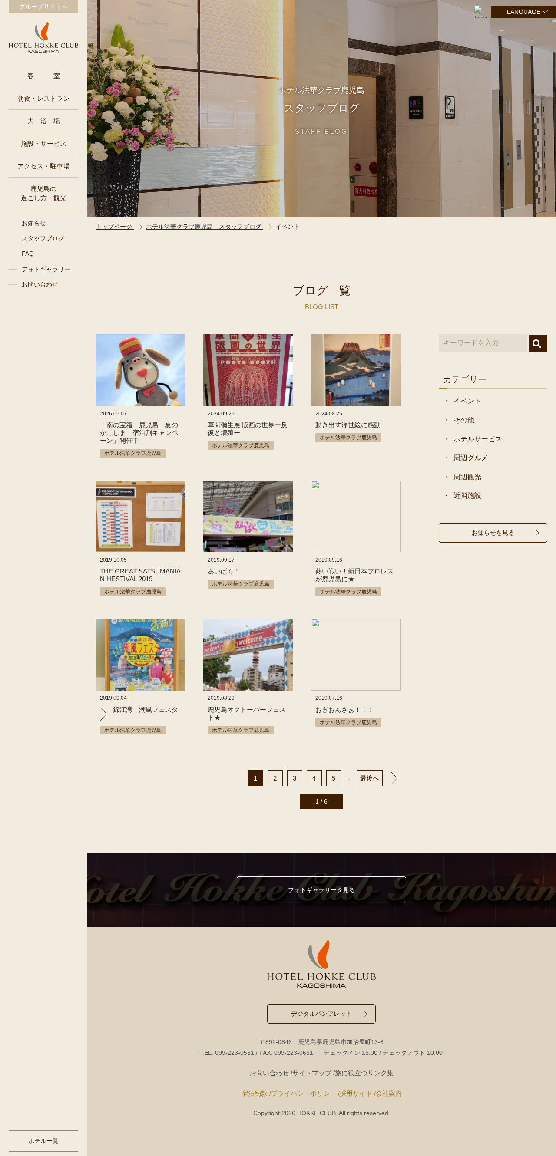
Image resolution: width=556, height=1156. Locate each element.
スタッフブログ (43, 238)
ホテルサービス (477, 439)
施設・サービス (43, 143)
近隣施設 (467, 495)
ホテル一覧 (43, 1140)
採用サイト (356, 1093)
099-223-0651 (293, 1052)
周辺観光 (467, 477)
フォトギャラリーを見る (321, 889)
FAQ (28, 253)
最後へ (369, 778)
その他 (463, 420)
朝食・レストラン (43, 98)
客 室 (43, 75)
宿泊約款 (255, 1093)
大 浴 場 (43, 121)
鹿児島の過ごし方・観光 (43, 193)
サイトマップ (311, 1073)
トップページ (115, 226)
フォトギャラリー (46, 269)
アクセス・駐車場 (43, 166)
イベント (467, 401)
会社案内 (389, 1093)
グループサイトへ (43, 6)
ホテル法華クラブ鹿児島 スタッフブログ (204, 226)
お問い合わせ (40, 284)
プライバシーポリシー (303, 1093)
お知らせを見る (493, 532)
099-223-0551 (234, 1052)
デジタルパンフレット (321, 1013)
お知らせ (34, 223)
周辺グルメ (470, 457)
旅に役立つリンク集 (364, 1073)
